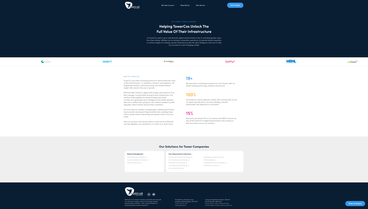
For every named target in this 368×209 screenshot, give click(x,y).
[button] (168, 5)
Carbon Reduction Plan (222, 203)
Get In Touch (235, 5)
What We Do (184, 5)
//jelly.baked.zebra (180, 205)
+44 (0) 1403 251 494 (181, 203)
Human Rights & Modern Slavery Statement (218, 205)
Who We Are (200, 5)
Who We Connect (167, 5)
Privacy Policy (209, 203)
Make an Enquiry (355, 203)
